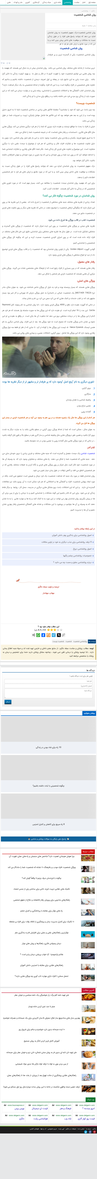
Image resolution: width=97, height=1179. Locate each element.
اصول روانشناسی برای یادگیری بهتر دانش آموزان (72, 535)
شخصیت (69, 641)
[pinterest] (94, 1131)
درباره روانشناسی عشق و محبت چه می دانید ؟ (72, 562)
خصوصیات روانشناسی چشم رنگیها (77, 555)
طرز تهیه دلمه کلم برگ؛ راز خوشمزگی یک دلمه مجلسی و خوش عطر (41, 995)
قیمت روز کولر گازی (86, 1118)
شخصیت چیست (58, 641)
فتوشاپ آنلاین (34, 1129)
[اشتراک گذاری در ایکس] (59, 635)
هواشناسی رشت (40, 1118)
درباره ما (88, 1129)
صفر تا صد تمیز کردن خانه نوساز (41, 1006)
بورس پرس (19, 1108)
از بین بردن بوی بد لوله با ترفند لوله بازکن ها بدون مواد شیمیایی (41, 1064)
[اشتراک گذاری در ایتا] (48, 635)
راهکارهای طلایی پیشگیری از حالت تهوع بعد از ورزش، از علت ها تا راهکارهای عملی (41, 1075)
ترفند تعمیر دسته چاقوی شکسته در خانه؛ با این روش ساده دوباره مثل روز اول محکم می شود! (41, 1086)
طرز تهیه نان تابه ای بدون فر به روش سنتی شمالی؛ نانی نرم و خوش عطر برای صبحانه (41, 1052)
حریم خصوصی (52, 1129)
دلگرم (21, 1118)
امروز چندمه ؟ (88, 1108)
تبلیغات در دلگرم (71, 1129)
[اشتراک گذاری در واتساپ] (38, 635)
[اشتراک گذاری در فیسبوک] (43, 635)
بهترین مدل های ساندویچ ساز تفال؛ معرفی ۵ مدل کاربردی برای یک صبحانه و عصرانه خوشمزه (41, 1018)
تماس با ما (81, 1129)
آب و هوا (43, 1129)
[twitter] (85, 1131)
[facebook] (90, 1131)
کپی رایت (61, 1129)
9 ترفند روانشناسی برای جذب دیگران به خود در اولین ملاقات (67, 542)
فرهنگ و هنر (65, 1108)
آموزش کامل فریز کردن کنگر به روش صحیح (41, 1041)
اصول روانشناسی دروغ (82, 548)
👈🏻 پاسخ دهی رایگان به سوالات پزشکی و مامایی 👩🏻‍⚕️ (48, 839)
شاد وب (67, 1118)
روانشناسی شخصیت (80, 641)
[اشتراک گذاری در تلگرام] (54, 635)
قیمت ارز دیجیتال (40, 1108)
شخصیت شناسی (88, 453)
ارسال (8, 701)
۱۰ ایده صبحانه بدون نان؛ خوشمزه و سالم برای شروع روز (42, 1029)
